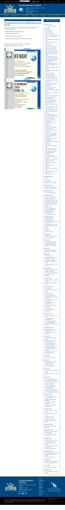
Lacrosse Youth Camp (49, 383)
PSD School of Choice (49, 173)
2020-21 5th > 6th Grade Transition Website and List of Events (51, 420)
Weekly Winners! (48, 308)
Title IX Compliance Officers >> (53, 501)
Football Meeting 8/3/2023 (50, 49)
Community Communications (51, 467)
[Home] (10, 8)
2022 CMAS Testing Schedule (51, 389)
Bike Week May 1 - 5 (49, 255)
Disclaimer (58, 490)
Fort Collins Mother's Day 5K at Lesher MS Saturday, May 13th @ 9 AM (51, 64)
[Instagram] (26, 493)
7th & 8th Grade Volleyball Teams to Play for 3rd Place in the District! (52, 454)
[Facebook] (23, 493)
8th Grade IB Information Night (51, 202)
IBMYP (49, 15)
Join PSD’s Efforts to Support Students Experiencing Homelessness (51, 84)
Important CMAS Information (51, 182)
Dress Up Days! (48, 288)
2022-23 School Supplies (50, 357)
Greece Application (49, 45)
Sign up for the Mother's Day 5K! (51, 116)
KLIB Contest (47, 125)
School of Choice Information (51, 132)
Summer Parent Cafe (49, 364)
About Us (6, 15)
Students (52, 1)
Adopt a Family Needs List (50, 192)
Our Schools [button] (16, 1)
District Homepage (52, 490)
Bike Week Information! (49, 366)
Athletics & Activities (34, 15)
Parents (44, 1)
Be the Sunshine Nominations (51, 127)
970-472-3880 (30, 13)
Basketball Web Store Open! (51, 204)
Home (6, 20)
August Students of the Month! (51, 224)
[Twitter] (19, 493)
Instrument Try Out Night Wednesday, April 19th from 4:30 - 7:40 (51, 261)
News (9, 20)
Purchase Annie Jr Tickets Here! (51, 272)
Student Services (56, 15)
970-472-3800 (31, 9)
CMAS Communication (49, 73)
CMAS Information (49, 31)
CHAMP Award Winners (50, 384)
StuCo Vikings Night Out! (50, 155)
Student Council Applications (51, 48)
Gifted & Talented (25, 15)
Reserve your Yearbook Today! (51, 46)
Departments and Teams (15, 15)
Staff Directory (43, 15)
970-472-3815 (35, 11)
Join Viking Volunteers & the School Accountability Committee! (50, 152)
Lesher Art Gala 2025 (49, 33)
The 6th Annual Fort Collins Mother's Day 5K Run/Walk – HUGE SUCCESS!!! (51, 101)
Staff (48, 1)
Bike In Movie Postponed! (50, 214)
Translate (27, 2)
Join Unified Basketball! (50, 118)
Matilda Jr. (47, 178)
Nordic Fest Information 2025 (51, 26)
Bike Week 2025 (48, 30)
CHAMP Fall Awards (49, 128)
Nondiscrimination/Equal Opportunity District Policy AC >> (54, 499)
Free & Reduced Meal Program (51, 109)
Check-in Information (49, 231)
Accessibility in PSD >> (51, 502)
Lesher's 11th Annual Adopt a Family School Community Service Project (51, 136)
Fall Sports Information (49, 237)
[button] (58, 1)
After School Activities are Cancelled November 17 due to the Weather (51, 297)
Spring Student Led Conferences (51, 381)
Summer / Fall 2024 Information (51, 35)
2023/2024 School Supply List (51, 235)
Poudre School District (8, 1)
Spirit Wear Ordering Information (51, 95)
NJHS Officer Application (50, 457)
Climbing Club (48, 144)
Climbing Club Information (50, 448)
